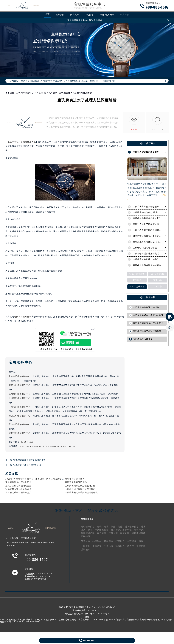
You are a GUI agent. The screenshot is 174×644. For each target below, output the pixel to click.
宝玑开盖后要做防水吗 (76, 482)
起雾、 (91, 530)
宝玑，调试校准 (137, 286)
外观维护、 (98, 541)
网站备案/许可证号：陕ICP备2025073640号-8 (87, 614)
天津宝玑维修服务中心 (19, 424)
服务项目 (60, 15)
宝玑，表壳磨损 (137, 274)
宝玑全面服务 (87, 519)
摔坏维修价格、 (140, 533)
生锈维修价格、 (103, 530)
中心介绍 (89, 15)
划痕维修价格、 (89, 533)
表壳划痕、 (103, 533)
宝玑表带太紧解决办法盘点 (18, 489)
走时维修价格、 (89, 526)
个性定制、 (86, 546)
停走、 (114, 526)
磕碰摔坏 (85, 536)
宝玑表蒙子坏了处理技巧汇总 (27, 465)
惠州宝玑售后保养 (23, 317)
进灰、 (84, 530)
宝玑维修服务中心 (25, 93)
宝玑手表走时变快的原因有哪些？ (149, 230)
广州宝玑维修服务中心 (19, 407)
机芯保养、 (110, 541)
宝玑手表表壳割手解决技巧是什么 (81, 492)
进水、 (144, 526)
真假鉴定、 (98, 546)
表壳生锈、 (128, 530)
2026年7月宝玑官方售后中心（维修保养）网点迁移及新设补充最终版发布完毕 (43, 479)
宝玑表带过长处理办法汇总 (18, 482)
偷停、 (121, 526)
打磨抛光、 (121, 541)
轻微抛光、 (121, 546)
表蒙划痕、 (126, 533)
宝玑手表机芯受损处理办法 (18, 486)
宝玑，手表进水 (157, 274)
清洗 (141, 541)
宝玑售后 (137, 280)
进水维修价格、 (133, 526)
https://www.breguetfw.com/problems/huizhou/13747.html (48, 446)
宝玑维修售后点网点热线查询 (147, 265)
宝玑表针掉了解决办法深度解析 (80, 489)
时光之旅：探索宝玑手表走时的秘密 (150, 236)
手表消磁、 (142, 546)
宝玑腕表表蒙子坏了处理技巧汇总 (29, 460)
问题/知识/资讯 (107, 15)
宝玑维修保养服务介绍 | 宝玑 (147, 218)
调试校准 (85, 549)
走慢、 (107, 526)
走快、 (100, 526)
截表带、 (131, 546)
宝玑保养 (157, 286)
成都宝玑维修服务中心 (19, 433)
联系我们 (124, 15)
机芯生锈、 (116, 530)
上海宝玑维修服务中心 (19, 394)
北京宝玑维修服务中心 (19, 376)
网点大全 (74, 15)
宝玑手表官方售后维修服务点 (22, 142)
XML (87, 617)
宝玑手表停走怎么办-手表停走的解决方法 (153, 212)
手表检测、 (110, 546)
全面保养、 (133, 541)
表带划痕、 (114, 533)
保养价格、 (86, 541)
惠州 (55, 93)
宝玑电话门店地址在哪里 (145, 248)
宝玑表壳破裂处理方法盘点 (18, 492)
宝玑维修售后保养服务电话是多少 (149, 253)
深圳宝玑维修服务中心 (19, 416)
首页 (47, 14)
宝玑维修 (157, 280)
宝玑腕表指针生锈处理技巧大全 (80, 486)
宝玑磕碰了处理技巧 (75, 479)
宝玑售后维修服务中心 (80, 607)
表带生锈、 (140, 530)
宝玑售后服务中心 (89, 4)
